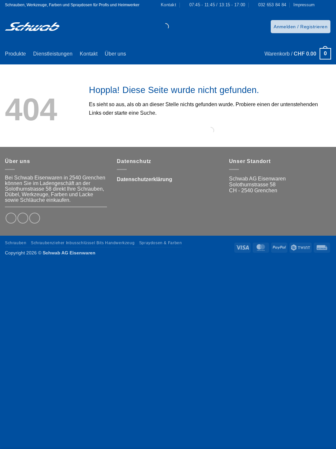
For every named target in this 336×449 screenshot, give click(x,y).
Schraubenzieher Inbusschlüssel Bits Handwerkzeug (83, 243)
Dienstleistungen (53, 54)
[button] (300, 26)
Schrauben (16, 243)
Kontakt (88, 54)
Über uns (115, 54)
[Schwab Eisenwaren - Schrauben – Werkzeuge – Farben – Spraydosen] (32, 27)
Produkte (15, 54)
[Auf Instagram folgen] (328, 5)
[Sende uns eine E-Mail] (34, 218)
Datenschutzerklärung (144, 179)
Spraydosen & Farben (160, 243)
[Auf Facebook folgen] (322, 5)
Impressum (304, 4)
